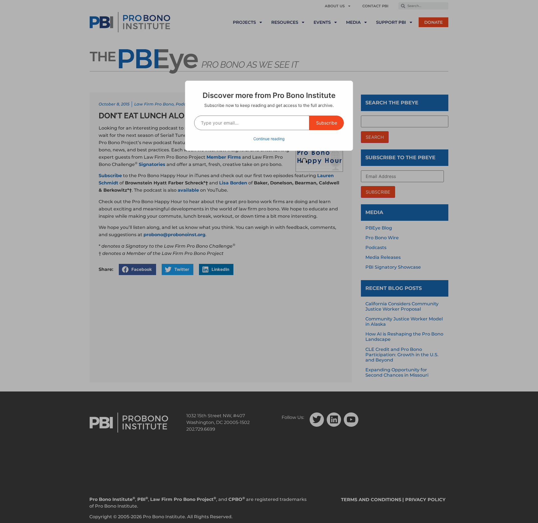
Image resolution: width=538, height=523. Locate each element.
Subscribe (326, 123)
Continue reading (269, 138)
